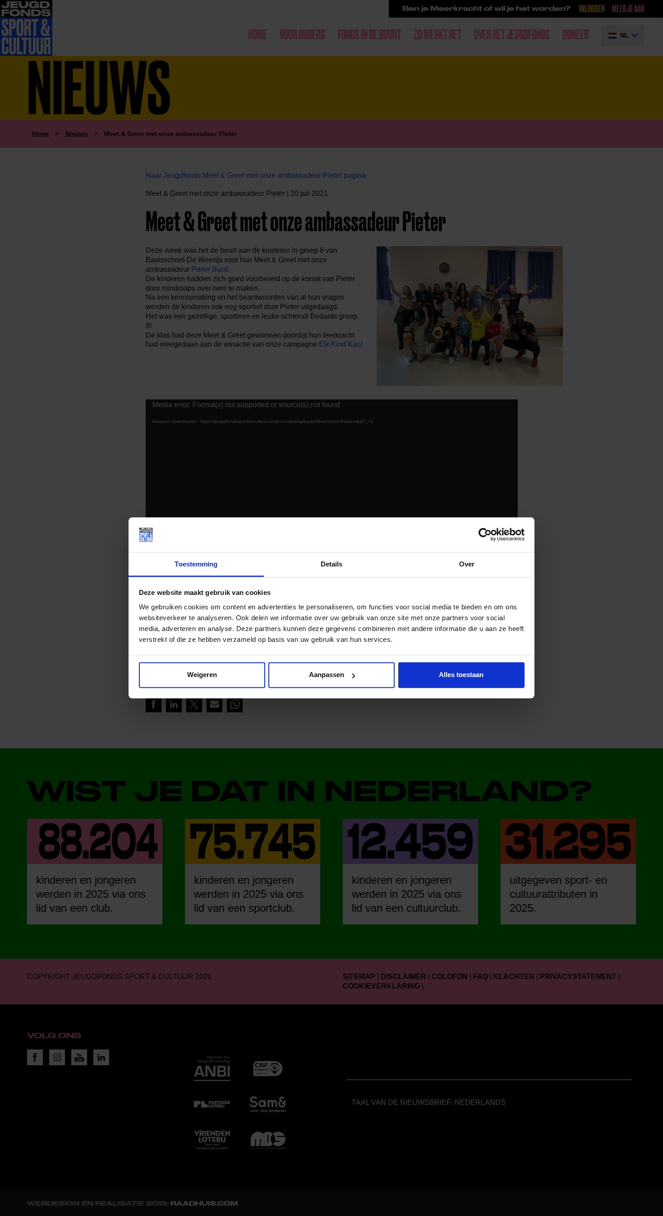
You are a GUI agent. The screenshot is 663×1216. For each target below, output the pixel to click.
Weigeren (202, 675)
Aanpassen (326, 675)
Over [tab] (466, 564)
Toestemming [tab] (196, 564)
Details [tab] (332, 564)
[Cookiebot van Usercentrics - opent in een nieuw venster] (485, 535)
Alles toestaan (461, 675)
